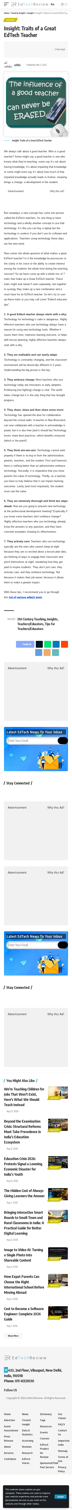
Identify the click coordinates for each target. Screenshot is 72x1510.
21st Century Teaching (31, 619)
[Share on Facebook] (13, 46)
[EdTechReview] (30, 4)
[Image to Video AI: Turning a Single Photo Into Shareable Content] (58, 1253)
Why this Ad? (57, 191)
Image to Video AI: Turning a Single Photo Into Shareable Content (23, 1254)
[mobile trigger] (7, 4)
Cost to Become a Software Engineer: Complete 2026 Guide (24, 1313)
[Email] (13, 53)
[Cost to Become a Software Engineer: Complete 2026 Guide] (58, 1312)
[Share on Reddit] (38, 46)
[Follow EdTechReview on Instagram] (41, 792)
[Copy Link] (19, 53)
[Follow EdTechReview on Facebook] (9, 792)
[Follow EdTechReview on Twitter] (20, 792)
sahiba (17, 64)
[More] (25, 53)
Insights (52, 619)
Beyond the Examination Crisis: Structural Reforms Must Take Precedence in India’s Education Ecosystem (22, 1131)
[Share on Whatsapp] (25, 46)
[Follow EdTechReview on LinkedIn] (51, 792)
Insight (10, 20)
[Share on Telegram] (44, 46)
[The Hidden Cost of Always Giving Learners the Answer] (58, 1194)
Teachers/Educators (30, 624)
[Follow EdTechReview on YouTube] (30, 792)
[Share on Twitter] (19, 46)
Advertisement (16, 191)
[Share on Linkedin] (31, 46)
